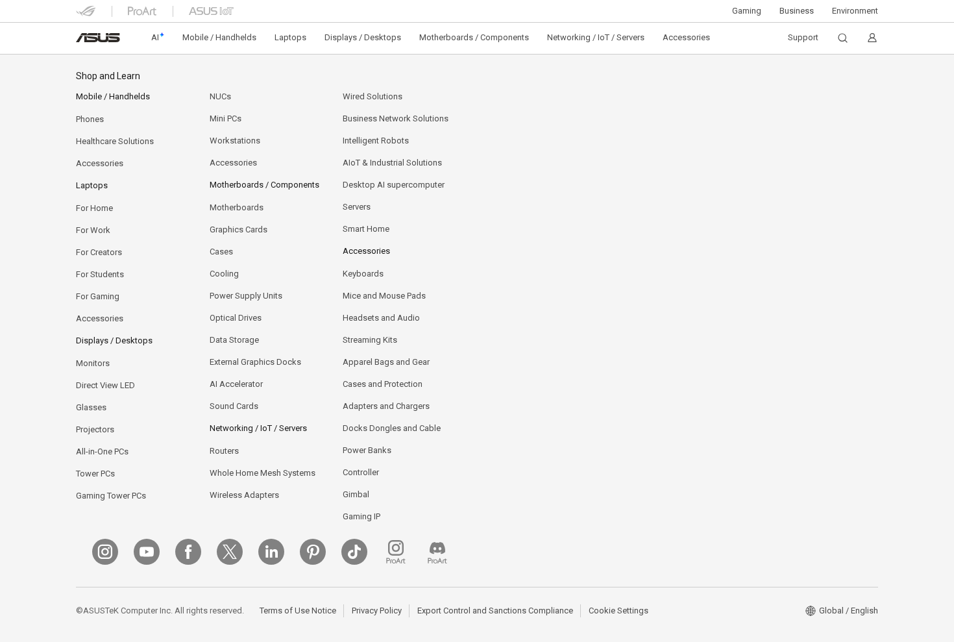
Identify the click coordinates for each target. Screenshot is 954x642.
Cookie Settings (618, 610)
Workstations (235, 140)
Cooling (224, 273)
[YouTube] (147, 552)
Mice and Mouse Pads (384, 296)
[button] (746, 11)
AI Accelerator (236, 384)
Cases (221, 251)
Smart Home (366, 229)
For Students (100, 274)
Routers (224, 451)
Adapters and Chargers (386, 406)
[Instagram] (105, 552)
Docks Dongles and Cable (392, 428)
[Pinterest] (313, 552)
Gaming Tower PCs (111, 495)
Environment (855, 11)
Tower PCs (95, 473)
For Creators (99, 252)
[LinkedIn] (271, 552)
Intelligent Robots (376, 140)
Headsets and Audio (381, 318)
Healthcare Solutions (115, 141)
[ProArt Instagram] (396, 552)
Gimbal (356, 494)
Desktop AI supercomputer (394, 185)
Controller (361, 472)
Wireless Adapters (244, 495)
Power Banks (367, 450)
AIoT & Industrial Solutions (392, 162)
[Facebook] (188, 552)
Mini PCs (225, 118)
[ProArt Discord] (437, 552)
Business (796, 11)
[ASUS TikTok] (354, 552)
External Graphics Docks (255, 362)
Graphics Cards (238, 229)
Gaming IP (361, 516)
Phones (90, 119)
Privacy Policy (377, 610)
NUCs (220, 96)
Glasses (91, 407)
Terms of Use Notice (298, 610)
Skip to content (83, 40)
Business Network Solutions (395, 118)
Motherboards (236, 207)
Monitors (93, 363)
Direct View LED (105, 385)
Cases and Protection (382, 384)
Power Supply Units (246, 296)
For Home (94, 208)
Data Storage (234, 340)
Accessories (99, 163)
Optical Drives (236, 318)
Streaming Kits (370, 340)
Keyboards (363, 273)
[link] (98, 37)
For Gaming (97, 296)
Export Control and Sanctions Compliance (495, 610)
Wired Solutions (372, 96)
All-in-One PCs (102, 451)
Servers (357, 207)
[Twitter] (230, 552)
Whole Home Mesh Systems (262, 473)
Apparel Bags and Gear (386, 362)
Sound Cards (234, 406)
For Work (93, 230)
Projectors (95, 429)
